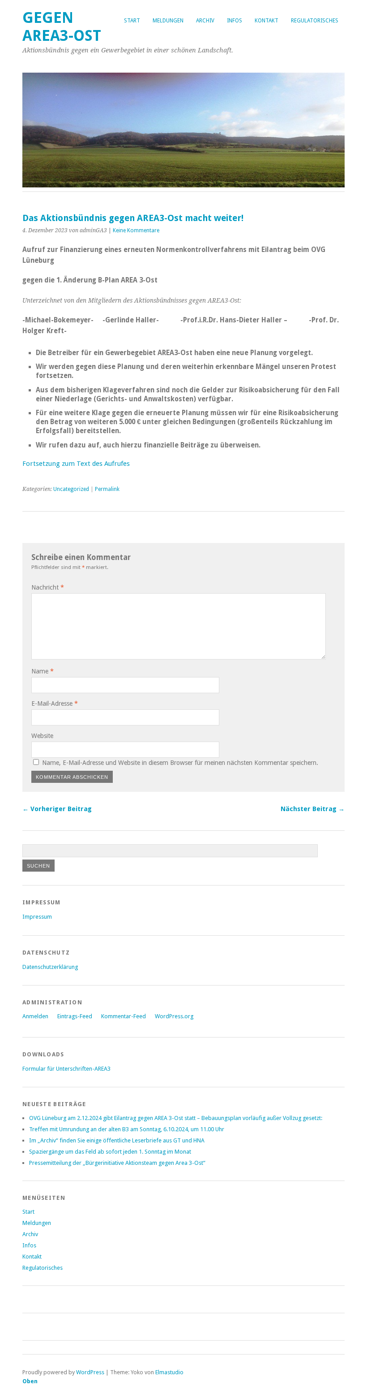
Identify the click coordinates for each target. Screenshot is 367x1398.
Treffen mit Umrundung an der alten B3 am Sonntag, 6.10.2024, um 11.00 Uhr (126, 1129)
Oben (30, 1381)
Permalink (107, 489)
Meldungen (168, 20)
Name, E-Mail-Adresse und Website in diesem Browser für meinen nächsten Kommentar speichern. (180, 762)
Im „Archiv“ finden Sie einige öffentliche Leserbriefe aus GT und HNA (117, 1140)
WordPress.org (174, 1016)
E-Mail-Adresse (54, 703)
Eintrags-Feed (74, 1016)
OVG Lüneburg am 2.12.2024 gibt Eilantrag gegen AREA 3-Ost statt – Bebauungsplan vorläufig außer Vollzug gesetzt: (175, 1118)
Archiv (205, 20)
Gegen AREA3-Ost (61, 26)
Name (42, 671)
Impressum (37, 916)
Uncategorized (71, 489)
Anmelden (35, 1016)
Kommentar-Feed (123, 1016)
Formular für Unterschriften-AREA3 (66, 1068)
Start (132, 20)
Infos (234, 20)
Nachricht (47, 587)
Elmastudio (169, 1372)
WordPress (90, 1372)
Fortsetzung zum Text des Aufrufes (76, 464)
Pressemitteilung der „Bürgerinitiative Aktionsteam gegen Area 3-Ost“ (117, 1162)
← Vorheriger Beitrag (57, 808)
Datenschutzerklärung (50, 967)
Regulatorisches (314, 20)
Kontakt (266, 20)
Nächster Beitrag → (313, 808)
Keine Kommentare (136, 230)
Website (42, 735)
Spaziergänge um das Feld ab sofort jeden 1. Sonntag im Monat (110, 1151)
